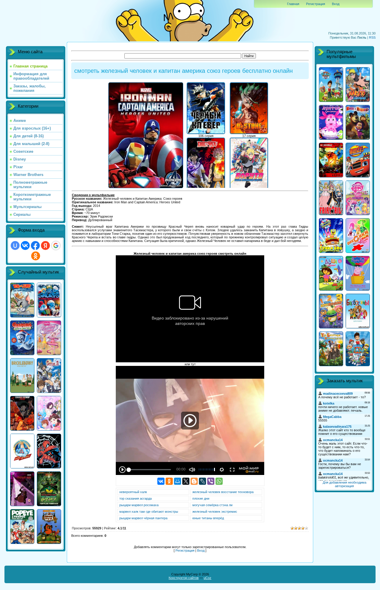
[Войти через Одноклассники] (35, 255)
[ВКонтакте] (160, 481)
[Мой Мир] (177, 481)
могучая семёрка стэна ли (212, 505)
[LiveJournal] (202, 481)
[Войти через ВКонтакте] (25, 245)
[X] (185, 481)
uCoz (207, 578)
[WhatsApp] (219, 481)
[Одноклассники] (169, 481)
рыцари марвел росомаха (139, 505)
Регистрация (315, 4)
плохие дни (200, 498)
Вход (335, 4)
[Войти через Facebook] (35, 245)
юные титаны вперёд (208, 518)
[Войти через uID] (15, 245)
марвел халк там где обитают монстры (148, 511)
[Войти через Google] (56, 245)
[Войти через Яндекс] (45, 245)
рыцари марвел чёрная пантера (143, 518)
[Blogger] (194, 481)
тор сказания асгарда (135, 498)
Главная (293, 4)
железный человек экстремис (214, 511)
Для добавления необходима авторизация (344, 484)
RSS (372, 37)
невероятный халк (133, 492)
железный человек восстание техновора (223, 492)
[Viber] (210, 481)
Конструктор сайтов (184, 578)
